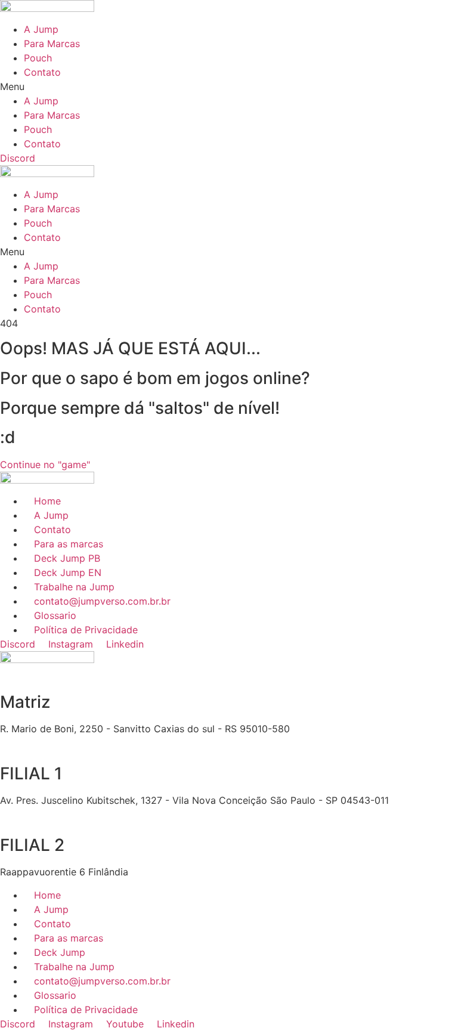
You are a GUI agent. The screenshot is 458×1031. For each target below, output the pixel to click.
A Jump (41, 29)
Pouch (38, 58)
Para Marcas (52, 43)
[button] (229, 86)
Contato (42, 72)
